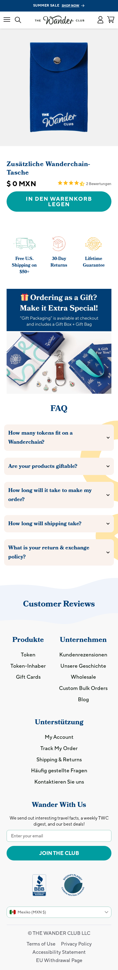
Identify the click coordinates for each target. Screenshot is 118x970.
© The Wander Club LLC (59, 933)
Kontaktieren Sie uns (59, 782)
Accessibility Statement (59, 952)
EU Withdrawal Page (59, 960)
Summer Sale (56, 5)
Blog (83, 699)
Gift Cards (28, 677)
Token (28, 655)
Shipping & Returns (59, 759)
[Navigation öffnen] (7, 20)
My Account (59, 737)
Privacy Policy (76, 944)
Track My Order (59, 748)
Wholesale (83, 677)
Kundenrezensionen (83, 655)
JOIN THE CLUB (59, 853)
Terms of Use (41, 944)
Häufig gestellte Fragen (59, 770)
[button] (100, 20)
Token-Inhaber (28, 666)
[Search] (18, 20)
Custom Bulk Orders (83, 688)
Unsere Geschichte (83, 666)
